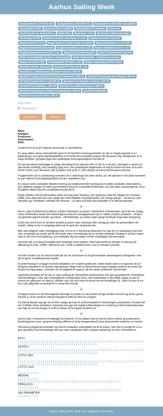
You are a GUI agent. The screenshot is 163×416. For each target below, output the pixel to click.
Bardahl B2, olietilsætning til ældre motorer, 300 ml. (50, 71)
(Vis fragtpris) (28, 108)
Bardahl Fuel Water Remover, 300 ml (81, 86)
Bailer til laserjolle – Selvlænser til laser (96, 57)
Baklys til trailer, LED (32, 62)
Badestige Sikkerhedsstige (113, 33)
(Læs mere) (24, 102)
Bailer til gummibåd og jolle (115, 52)
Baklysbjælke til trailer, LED (64, 62)
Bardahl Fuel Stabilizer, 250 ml (38, 86)
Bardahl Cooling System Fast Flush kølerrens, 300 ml (52, 76)
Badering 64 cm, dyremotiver (37, 33)
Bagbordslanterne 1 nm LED (113, 43)
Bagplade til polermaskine (79, 52)
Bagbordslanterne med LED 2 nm (40, 52)
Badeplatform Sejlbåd (59, 28)
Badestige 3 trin (83, 33)
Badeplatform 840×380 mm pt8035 (115, 23)
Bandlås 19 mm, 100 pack (35, 66)
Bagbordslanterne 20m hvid (36, 47)
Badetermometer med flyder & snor (65, 38)
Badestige (64, 33)
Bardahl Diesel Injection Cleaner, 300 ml (111, 76)
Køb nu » (55, 116)
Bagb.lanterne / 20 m (32, 43)
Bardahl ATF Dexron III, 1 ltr (70, 66)
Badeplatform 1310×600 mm (74, 23)
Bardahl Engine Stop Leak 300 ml (40, 81)
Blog (78, 411)
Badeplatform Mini (31, 28)
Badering (114, 28)
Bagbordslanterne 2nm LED (74, 47)
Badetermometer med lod (105, 38)
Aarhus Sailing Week (82, 7)
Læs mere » (31, 116)
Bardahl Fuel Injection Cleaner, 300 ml (86, 81)
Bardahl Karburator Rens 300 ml (39, 95)
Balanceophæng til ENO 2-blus (103, 62)
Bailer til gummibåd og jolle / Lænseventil (44, 57)
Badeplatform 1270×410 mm (36, 23)
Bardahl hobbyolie (95, 90)
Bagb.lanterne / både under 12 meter (70, 43)
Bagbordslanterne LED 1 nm (112, 47)
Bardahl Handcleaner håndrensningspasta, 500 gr (50, 90)
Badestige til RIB (30, 38)
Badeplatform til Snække (90, 28)
